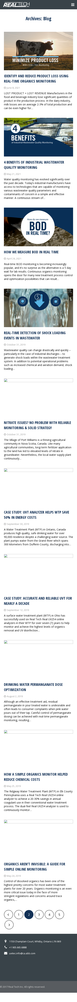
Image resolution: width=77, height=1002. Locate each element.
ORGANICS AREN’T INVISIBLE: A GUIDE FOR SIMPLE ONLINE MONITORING (34, 866)
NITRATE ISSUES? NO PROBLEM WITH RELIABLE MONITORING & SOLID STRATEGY (37, 425)
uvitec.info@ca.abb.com (22, 953)
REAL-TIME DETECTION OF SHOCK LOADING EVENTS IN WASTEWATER (35, 335)
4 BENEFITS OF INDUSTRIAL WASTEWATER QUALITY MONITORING (34, 165)
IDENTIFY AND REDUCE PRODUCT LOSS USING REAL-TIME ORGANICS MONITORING (36, 78)
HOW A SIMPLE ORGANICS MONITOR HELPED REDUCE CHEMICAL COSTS (36, 777)
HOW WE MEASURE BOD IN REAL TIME (31, 251)
